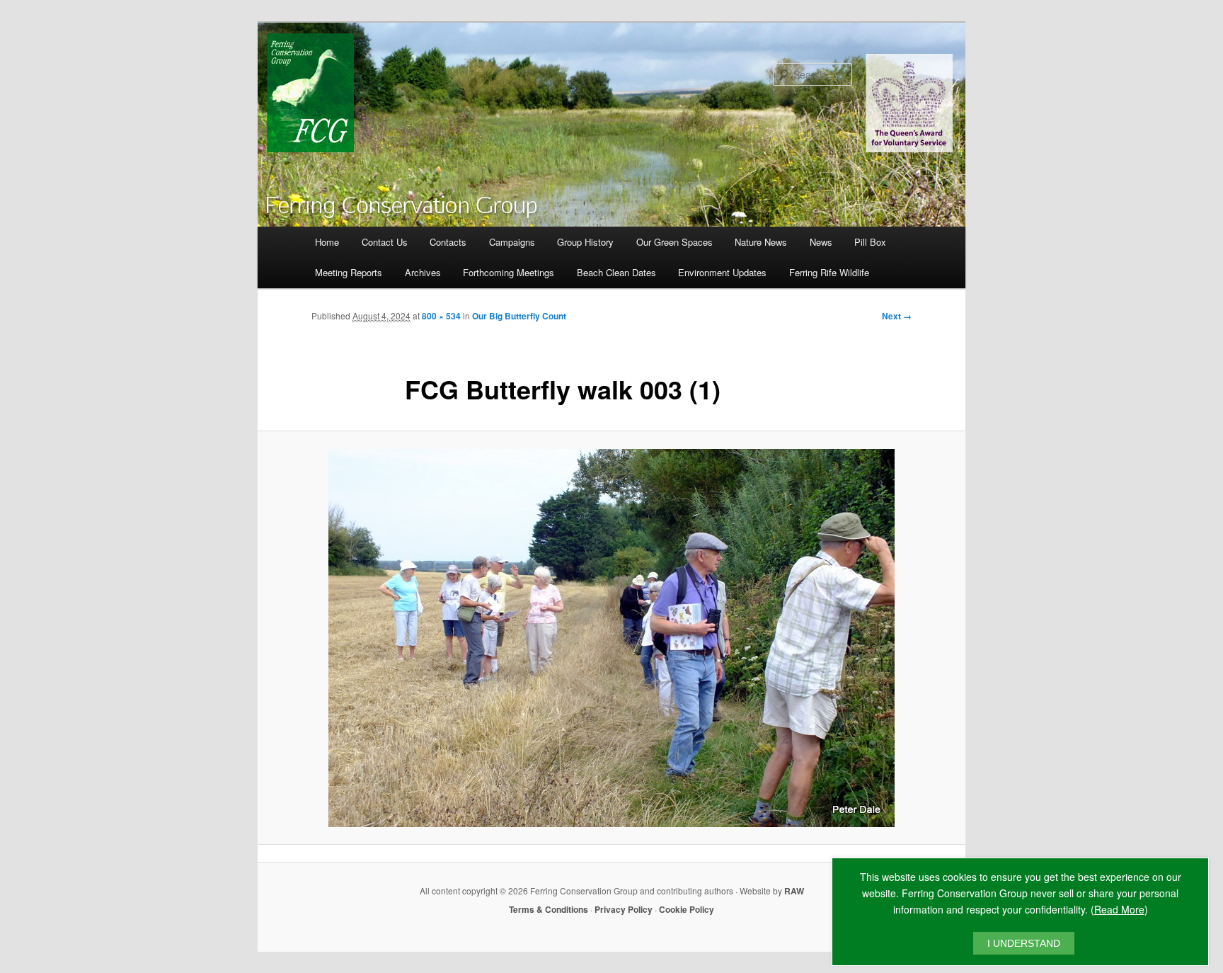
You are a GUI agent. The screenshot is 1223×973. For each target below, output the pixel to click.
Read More (1119, 909)
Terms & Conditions (548, 909)
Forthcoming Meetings (508, 272)
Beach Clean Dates (616, 272)
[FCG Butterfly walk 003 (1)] (611, 638)
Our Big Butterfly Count (519, 315)
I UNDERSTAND (1023, 943)
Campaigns (512, 242)
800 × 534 (441, 315)
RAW (794, 890)
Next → (897, 315)
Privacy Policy (624, 909)
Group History (585, 242)
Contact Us (385, 242)
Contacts (448, 242)
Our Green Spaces (674, 242)
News (821, 242)
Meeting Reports (348, 272)
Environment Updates (722, 272)
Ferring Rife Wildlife (829, 272)
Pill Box (870, 242)
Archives (423, 272)
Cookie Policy (686, 909)
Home (327, 242)
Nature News (761, 242)
